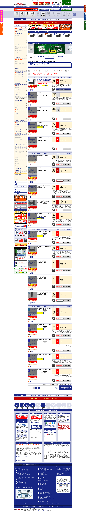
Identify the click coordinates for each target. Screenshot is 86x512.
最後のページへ (56, 388)
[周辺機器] (20, 191)
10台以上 (17, 155)
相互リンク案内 (42, 477)
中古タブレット (19, 479)
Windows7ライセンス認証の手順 (45, 496)
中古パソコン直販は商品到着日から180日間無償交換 (36, 4)
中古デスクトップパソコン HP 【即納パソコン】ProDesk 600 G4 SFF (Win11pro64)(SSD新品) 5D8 (64, 89)
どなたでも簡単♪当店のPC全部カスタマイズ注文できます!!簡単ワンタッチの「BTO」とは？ (20, 206)
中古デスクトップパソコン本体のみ (24, 474)
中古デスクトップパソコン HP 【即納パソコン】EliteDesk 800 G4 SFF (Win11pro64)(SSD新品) (64, 210)
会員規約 (59, 474)
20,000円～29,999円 (19, 72)
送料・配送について (43, 484)
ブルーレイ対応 (18, 172)
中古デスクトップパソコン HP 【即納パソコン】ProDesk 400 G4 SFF (64, 335)
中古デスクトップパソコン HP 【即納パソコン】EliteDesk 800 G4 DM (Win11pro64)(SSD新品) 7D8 (64, 180)
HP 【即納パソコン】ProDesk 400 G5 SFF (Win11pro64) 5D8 (21, 238)
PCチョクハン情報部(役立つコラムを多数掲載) (24, 487)
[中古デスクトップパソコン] (20, 28)
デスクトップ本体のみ (19, 59)
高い (37, 70)
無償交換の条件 (21, 460)
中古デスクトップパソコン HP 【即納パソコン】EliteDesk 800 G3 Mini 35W (64, 256)
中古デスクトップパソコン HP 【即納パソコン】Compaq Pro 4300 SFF (64, 149)
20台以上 (17, 157)
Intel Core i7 (18, 92)
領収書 (70, 6)
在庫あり (61, 70)
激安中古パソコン (27, 503)
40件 (70, 70)
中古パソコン (21, 19)
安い (35, 70)
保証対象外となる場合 (22, 456)
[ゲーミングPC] (20, 184)
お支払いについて (42, 487)
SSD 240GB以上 (18, 131)
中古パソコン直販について (44, 468)
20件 (68, 70)
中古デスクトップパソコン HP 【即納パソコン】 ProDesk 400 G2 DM (64, 350)
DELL (17, 40)
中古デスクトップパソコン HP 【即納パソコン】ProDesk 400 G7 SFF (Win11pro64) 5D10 (64, 286)
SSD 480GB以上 (18, 133)
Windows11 (18, 85)
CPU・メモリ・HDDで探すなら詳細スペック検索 (44, 9)
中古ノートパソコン (20, 472)
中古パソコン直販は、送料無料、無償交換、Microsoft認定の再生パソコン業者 (20, 217)
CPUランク (58, 77)
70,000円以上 (18, 81)
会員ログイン (56, 6)
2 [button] (48, 54)
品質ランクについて (43, 483)
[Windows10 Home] (32, 160)
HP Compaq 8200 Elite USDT (42, 155)
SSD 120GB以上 (18, 129)
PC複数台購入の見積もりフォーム (20, 198)
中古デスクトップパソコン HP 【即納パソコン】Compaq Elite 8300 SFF (64, 224)
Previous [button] (31, 49)
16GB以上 (17, 124)
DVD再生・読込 (18, 168)
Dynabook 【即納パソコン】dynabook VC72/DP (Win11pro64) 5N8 (20, 230)
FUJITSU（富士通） (19, 33)
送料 (60, 6)
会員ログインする (85, 8)
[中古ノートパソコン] (20, 25)
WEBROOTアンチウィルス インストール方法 (47, 498)
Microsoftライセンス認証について (45, 492)
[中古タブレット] (20, 189)
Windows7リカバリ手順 (43, 497)
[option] (49, 49)
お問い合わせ (42, 472)
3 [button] (50, 54)
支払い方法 (65, 6)
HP (45, 19)
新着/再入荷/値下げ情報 (29, 3)
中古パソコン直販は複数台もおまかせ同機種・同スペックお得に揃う (41, 4)
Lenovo (17, 42)
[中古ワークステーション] (20, 182)
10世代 (17, 113)
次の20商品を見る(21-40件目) (65, 388)
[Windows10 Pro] (32, 98)
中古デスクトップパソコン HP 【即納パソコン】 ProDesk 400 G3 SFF (64, 365)
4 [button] (52, 54)
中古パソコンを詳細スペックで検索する (23, 470)
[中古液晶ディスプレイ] (20, 186)
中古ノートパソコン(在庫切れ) (22, 483)
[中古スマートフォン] (20, 193)
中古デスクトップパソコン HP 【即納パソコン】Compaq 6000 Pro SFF (64, 103)
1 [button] (47, 54)
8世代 (17, 109)
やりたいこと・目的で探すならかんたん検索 (55, 9)
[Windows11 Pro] (32, 84)
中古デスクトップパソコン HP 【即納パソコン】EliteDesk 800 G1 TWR (64, 196)
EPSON (17, 44)
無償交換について (42, 488)
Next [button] (68, 49)
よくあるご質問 (42, 478)
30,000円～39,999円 (19, 74)
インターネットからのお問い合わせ (42, 510)
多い (58, 70)
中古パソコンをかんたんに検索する (22, 469)
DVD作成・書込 (18, 170)
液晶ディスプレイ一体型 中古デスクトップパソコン (27, 477)
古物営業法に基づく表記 (43, 474)
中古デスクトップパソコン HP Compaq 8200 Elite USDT (64, 164)
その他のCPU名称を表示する (20, 98)
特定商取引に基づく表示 (43, 473)
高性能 (51, 70)
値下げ (17, 179)
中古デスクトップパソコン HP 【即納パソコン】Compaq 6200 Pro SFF (64, 119)
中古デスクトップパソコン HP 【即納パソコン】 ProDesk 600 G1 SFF (64, 242)
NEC (17, 31)
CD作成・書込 (18, 166)
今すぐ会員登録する (36, 422)
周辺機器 (18, 481)
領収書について (42, 489)
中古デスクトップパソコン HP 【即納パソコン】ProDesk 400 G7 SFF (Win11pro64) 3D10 (64, 270)
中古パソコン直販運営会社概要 (44, 470)
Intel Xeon (17, 94)
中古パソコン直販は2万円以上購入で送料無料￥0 (48, 4)
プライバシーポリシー (61, 473)
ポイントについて (42, 485)
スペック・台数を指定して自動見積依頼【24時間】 (66, 9)
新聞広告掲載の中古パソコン (21, 482)
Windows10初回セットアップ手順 (45, 493)
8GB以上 (17, 122)
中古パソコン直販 (29, 19)
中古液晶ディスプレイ (20, 478)
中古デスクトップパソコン (39, 19)
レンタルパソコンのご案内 (44, 501)
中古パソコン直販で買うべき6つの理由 (46, 469)
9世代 (17, 111)
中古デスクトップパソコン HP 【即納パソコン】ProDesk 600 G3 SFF (64, 133)
